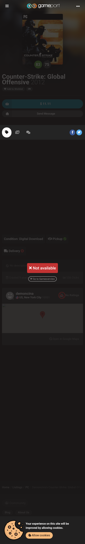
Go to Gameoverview (43, 279)
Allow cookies (40, 535)
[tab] (6, 132)
